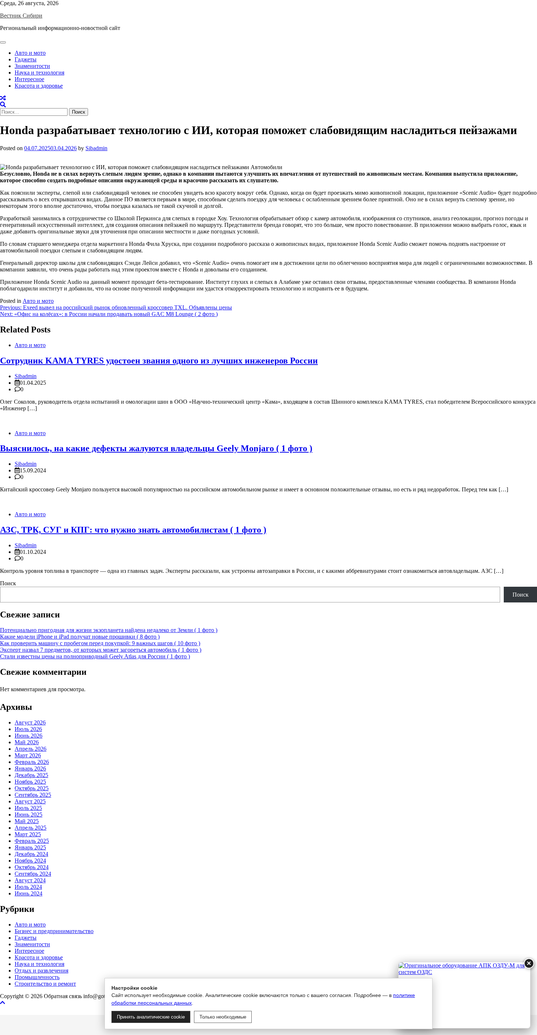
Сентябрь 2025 (33, 795)
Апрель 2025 (30, 828)
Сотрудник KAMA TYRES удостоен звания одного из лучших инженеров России (159, 360)
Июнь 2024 (28, 893)
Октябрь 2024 (32, 867)
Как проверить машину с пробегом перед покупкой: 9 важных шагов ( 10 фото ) (100, 643)
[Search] (3, 105)
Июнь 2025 (28, 814)
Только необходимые (222, 1017)
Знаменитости (32, 66)
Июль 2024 (28, 887)
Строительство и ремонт (45, 984)
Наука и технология (39, 72)
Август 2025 (30, 801)
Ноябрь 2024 (30, 860)
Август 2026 (30, 722)
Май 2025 (27, 821)
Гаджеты (26, 59)
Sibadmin (96, 148)
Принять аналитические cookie (151, 1017)
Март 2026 (28, 755)
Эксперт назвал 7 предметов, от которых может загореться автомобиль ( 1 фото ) (100, 650)
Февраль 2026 (32, 762)
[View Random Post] (3, 98)
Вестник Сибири (21, 15)
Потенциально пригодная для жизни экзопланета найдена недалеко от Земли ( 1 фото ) (108, 630)
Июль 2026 (28, 729)
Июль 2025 (28, 808)
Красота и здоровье (39, 86)
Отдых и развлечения (41, 970)
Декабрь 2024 (31, 854)
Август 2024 (30, 880)
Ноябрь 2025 (30, 782)
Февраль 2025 (32, 841)
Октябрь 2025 (32, 788)
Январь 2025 (30, 847)
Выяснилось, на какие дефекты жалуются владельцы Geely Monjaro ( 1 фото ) (156, 448)
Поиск (8, 583)
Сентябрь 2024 (33, 874)
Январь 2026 (30, 768)
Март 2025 (28, 834)
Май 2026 (27, 742)
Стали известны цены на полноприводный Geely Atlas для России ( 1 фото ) (95, 656)
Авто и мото (30, 53)
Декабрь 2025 (31, 775)
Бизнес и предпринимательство (54, 931)
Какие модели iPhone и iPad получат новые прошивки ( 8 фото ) (80, 636)
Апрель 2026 (30, 749)
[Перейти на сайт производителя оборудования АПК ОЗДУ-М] (464, 995)
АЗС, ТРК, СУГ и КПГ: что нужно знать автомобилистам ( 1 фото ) (133, 529)
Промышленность (37, 977)
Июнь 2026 (28, 736)
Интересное (29, 79)
